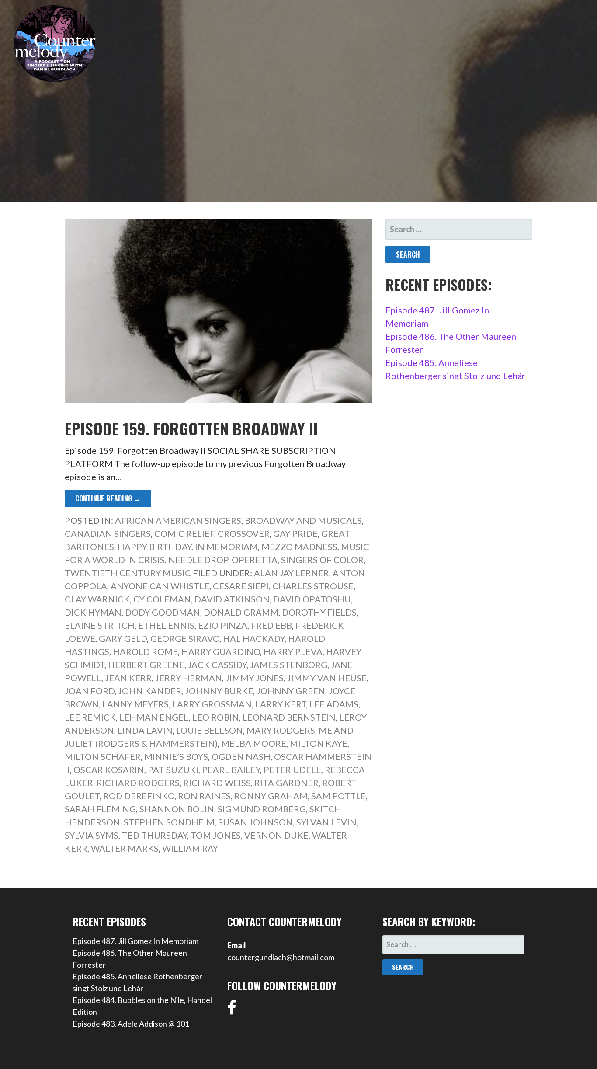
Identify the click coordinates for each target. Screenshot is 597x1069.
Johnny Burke (219, 691)
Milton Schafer (103, 756)
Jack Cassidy (217, 664)
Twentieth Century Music (128, 573)
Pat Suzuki (173, 769)
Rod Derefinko (138, 795)
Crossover (244, 533)
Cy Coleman (162, 599)
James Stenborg (288, 664)
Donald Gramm (241, 612)
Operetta (255, 559)
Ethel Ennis (166, 625)
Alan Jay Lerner (291, 573)
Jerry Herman (188, 677)
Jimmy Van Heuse (327, 677)
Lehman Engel (154, 717)
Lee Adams (333, 704)
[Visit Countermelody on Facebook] (231, 1010)
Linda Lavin (145, 730)
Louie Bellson (209, 730)
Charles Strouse (313, 586)
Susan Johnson (255, 822)
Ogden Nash (241, 756)
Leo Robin (215, 717)
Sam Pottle (338, 795)
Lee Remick (90, 717)
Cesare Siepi (241, 586)
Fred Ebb (271, 625)
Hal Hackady (254, 638)
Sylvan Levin (326, 822)
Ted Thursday (154, 835)
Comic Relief (184, 533)
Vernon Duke (276, 835)
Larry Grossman (212, 704)
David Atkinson (232, 599)
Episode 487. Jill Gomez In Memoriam (135, 941)
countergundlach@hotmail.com (280, 957)
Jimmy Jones (255, 677)
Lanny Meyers (135, 704)
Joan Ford (90, 691)
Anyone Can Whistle (160, 586)
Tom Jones (216, 835)
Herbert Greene (146, 664)
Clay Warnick (97, 599)
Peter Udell (292, 769)
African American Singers (178, 520)
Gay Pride (295, 533)
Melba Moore (253, 743)
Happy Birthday (154, 546)
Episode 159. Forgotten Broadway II (191, 428)
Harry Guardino (220, 651)
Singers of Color (322, 559)
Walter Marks (125, 848)
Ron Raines (204, 795)
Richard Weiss (217, 782)
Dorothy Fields (319, 612)
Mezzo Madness (299, 546)
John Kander (149, 691)
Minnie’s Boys (176, 756)
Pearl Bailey (231, 769)
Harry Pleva (293, 651)
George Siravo (184, 638)
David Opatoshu (312, 599)
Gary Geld (123, 638)
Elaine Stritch (100, 625)
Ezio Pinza (222, 625)
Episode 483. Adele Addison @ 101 (131, 1023)
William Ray (190, 848)
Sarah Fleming (100, 809)
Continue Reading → (108, 498)
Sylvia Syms (91, 835)
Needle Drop (198, 559)
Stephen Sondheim (169, 822)
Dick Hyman (93, 612)
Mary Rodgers (280, 730)
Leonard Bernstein (289, 717)
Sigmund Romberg (262, 809)
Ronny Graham (271, 795)
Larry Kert (280, 704)
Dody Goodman (162, 612)
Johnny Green (291, 691)
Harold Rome (145, 651)
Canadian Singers (108, 533)
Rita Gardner (286, 782)
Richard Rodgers (138, 782)
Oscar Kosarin (108, 769)
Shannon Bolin (176, 809)
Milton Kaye (318, 743)
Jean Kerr (128, 677)
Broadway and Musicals (303, 520)
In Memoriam (226, 546)
